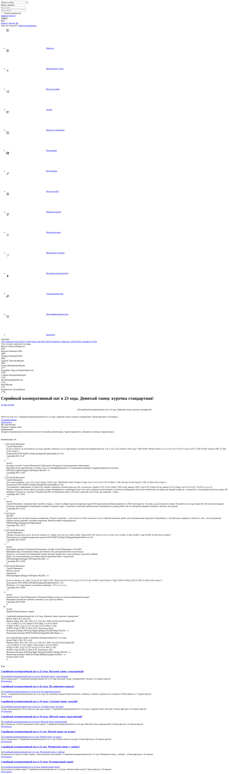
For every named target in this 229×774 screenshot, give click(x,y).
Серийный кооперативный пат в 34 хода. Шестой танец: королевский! (41, 716)
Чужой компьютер (12, 13)
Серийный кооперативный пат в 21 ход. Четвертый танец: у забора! (40, 746)
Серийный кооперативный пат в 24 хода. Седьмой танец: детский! (39, 701)
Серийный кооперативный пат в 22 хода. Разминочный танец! (37, 761)
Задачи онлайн (7, 405)
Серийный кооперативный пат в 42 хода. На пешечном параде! (37, 686)
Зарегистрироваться (27, 25)
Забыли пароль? (8, 15)
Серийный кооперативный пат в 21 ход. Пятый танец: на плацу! (38, 731)
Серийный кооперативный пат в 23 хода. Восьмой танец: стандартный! (42, 671)
